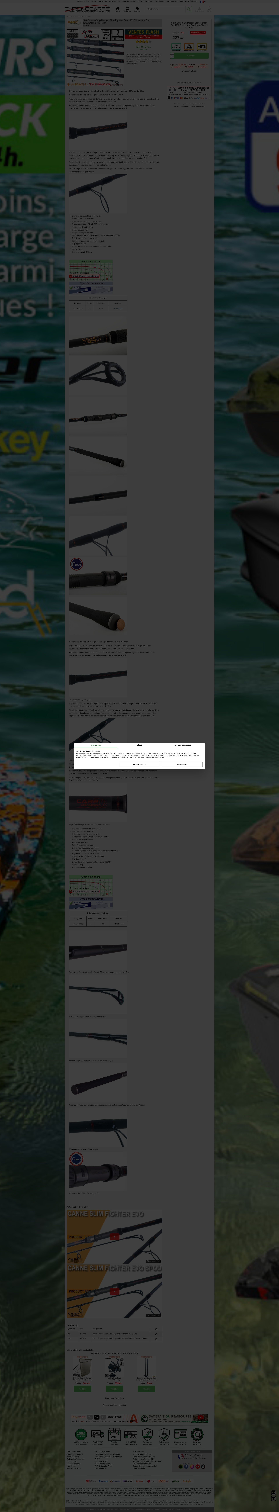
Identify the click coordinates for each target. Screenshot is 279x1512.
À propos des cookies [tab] (183, 745)
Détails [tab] (139, 745)
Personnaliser (138, 764)
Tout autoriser (182, 764)
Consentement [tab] (96, 745)
